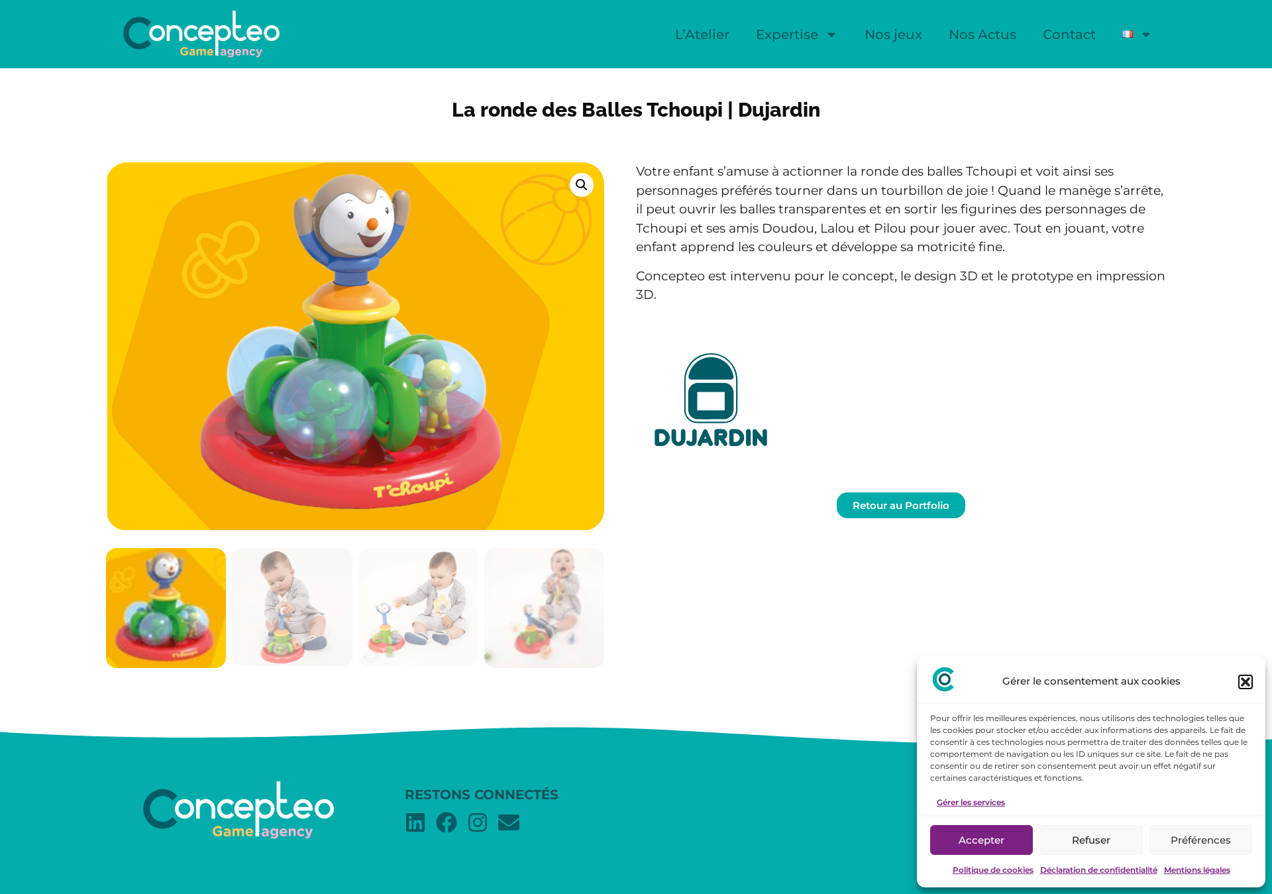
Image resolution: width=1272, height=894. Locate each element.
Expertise (787, 34)
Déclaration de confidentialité (1098, 870)
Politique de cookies (993, 870)
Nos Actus (982, 34)
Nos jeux (893, 34)
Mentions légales (1197, 870)
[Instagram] (477, 822)
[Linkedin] (415, 822)
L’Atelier (702, 34)
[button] (1245, 682)
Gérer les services (971, 802)
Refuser (1091, 840)
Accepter (981, 840)
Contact (1069, 34)
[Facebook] (446, 822)
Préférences (1201, 840)
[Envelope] (508, 822)
